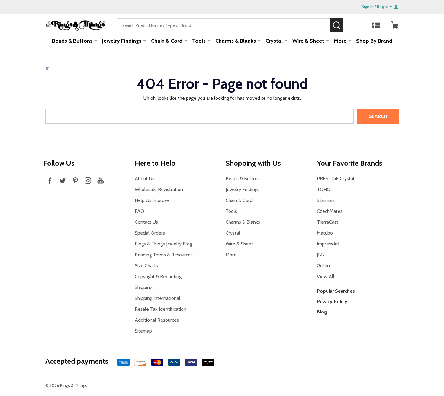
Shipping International (157, 298)
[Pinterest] (75, 180)
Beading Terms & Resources (164, 255)
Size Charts (146, 265)
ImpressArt (328, 244)
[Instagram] (88, 180)
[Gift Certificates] (376, 25)
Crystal (274, 40)
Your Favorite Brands (349, 163)
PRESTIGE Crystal (335, 178)
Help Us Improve (152, 200)
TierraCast (327, 222)
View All (325, 276)
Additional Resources (157, 320)
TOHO (323, 189)
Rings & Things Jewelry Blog (163, 244)
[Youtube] (100, 180)
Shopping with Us (253, 163)
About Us (144, 178)
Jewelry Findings (121, 40)
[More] (95, 40)
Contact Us (146, 222)
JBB (320, 255)
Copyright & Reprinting (158, 276)
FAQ (139, 211)
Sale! (352, 25)
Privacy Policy (332, 301)
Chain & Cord (166, 40)
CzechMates (330, 211)
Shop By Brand (374, 40)
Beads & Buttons (72, 40)
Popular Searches (336, 291)
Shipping (143, 287)
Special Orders (150, 233)
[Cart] (395, 25)
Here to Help (155, 163)
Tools (199, 40)
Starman (325, 200)
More (340, 40)
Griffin (323, 265)
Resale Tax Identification (160, 309)
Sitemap (143, 331)
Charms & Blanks (235, 40)
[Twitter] (62, 180)
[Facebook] (49, 180)
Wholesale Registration (159, 189)
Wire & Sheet (308, 40)
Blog (322, 312)
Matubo (325, 233)
